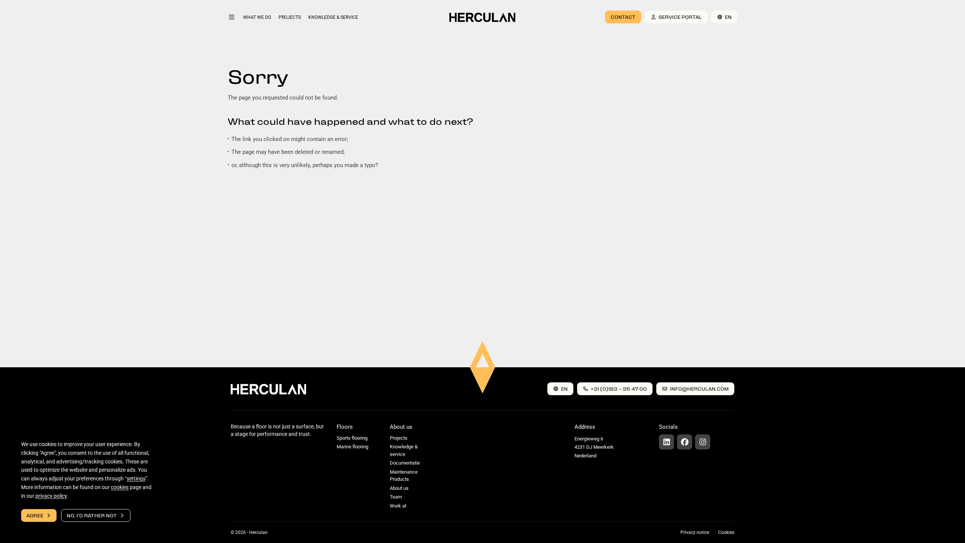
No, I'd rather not (92, 515)
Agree (34, 515)
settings (136, 479)
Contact (623, 17)
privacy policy (51, 495)
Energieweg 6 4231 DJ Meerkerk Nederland (594, 447)
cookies (120, 487)
